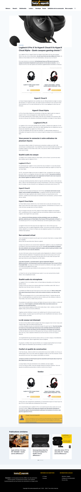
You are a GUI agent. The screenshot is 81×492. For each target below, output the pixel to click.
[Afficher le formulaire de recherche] (75, 8)
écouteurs (21, 45)
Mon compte (69, 8)
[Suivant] (70, 446)
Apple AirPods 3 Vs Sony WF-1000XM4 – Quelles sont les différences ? (18, 451)
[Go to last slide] (11, 446)
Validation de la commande (56, 8)
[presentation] (19, 440)
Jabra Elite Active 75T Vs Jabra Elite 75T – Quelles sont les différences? (61, 451)
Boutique (38, 8)
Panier (44, 8)
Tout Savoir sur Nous (33, 421)
